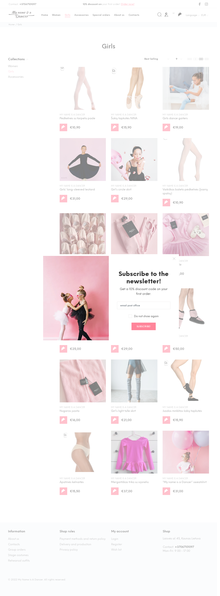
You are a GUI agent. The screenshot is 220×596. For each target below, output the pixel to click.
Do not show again (146, 316)
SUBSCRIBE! (144, 326)
